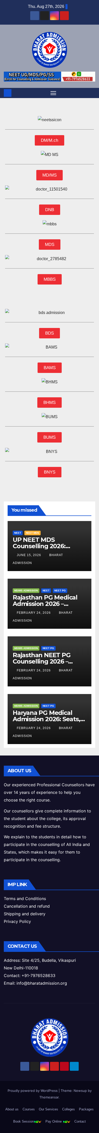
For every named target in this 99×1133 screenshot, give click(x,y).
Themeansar (49, 1097)
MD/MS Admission (26, 590)
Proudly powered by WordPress (33, 1091)
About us (12, 1109)
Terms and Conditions (25, 898)
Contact (80, 1121)
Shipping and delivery (24, 913)
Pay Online (54, 1121)
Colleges (68, 1109)
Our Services (48, 1109)
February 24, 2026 (34, 613)
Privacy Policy (17, 921)
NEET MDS (32, 532)
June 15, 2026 (29, 555)
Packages (86, 1109)
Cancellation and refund (27, 906)
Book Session (23, 1121)
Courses (29, 1109)
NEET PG (60, 590)
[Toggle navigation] (53, 93)
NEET (17, 532)
